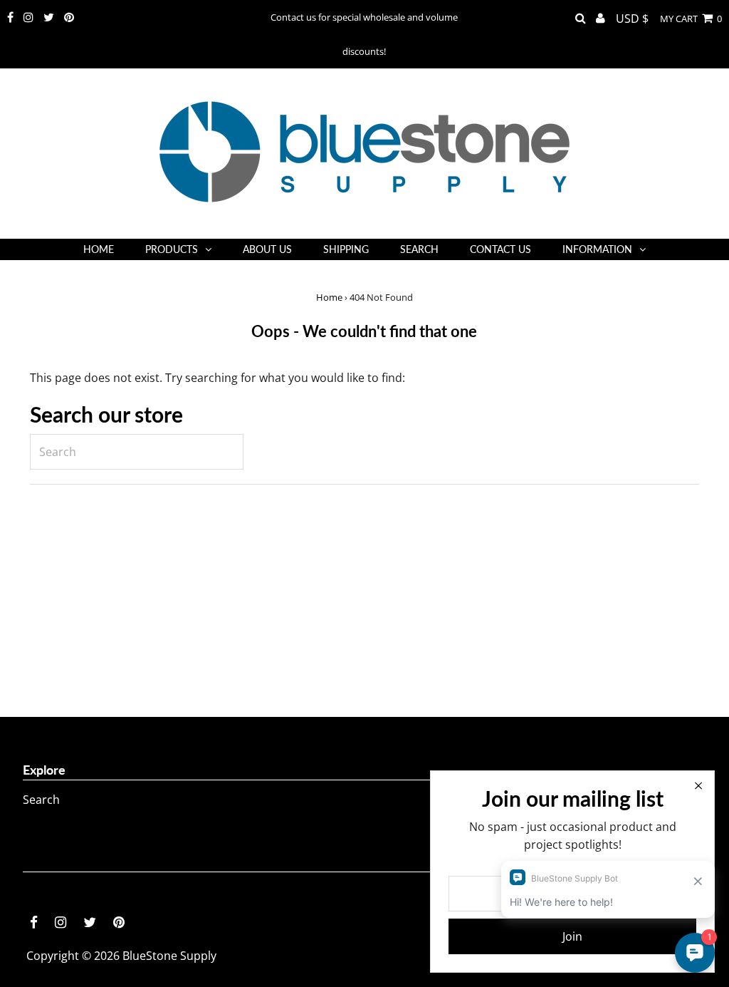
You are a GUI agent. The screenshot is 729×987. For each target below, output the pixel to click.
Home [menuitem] (98, 249)
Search (41, 799)
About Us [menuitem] (267, 249)
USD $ (632, 18)
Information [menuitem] (597, 249)
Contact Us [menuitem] (500, 249)
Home (329, 297)
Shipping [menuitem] (346, 249)
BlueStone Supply (169, 955)
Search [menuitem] (419, 249)
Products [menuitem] (171, 249)
